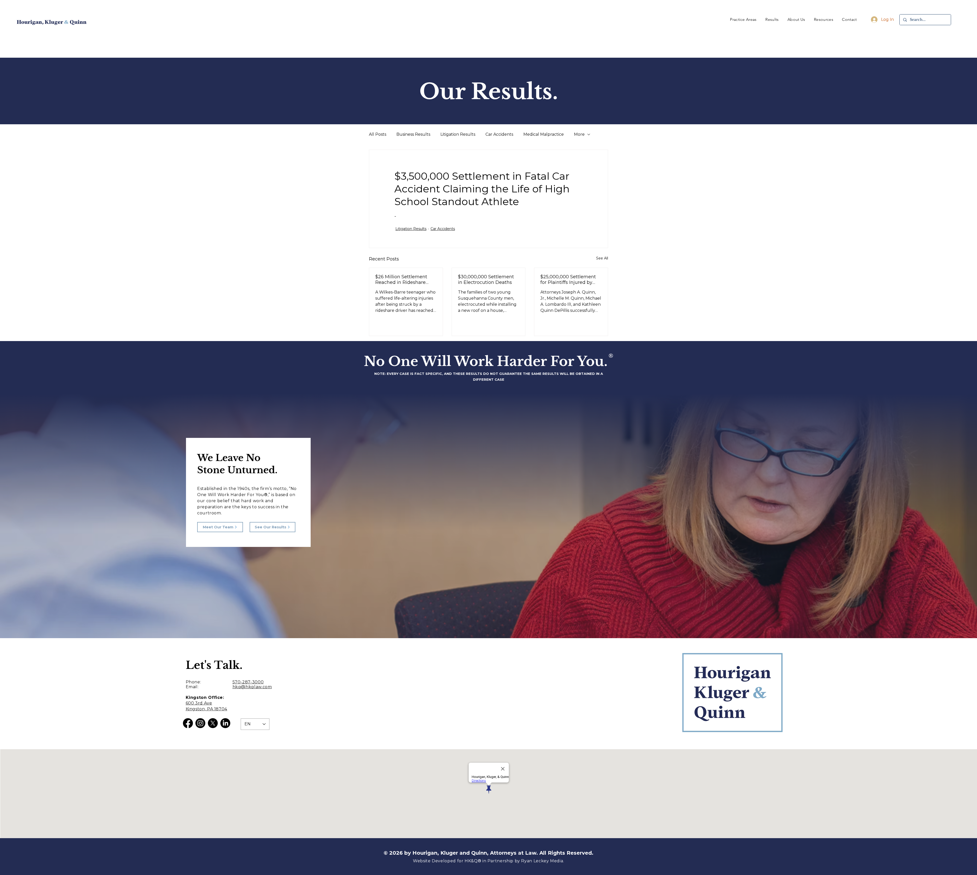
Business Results (413, 134)
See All (602, 258)
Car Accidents (499, 134)
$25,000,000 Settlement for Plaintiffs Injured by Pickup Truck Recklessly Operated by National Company (568, 279)
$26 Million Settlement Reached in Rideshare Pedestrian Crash (401, 279)
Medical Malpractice (543, 134)
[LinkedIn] (225, 723)
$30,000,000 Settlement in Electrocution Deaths (486, 279)
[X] (213, 723)
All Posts (377, 134)
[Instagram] (200, 723)
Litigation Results (457, 134)
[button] (743, 19)
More (579, 134)
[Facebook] (188, 723)
